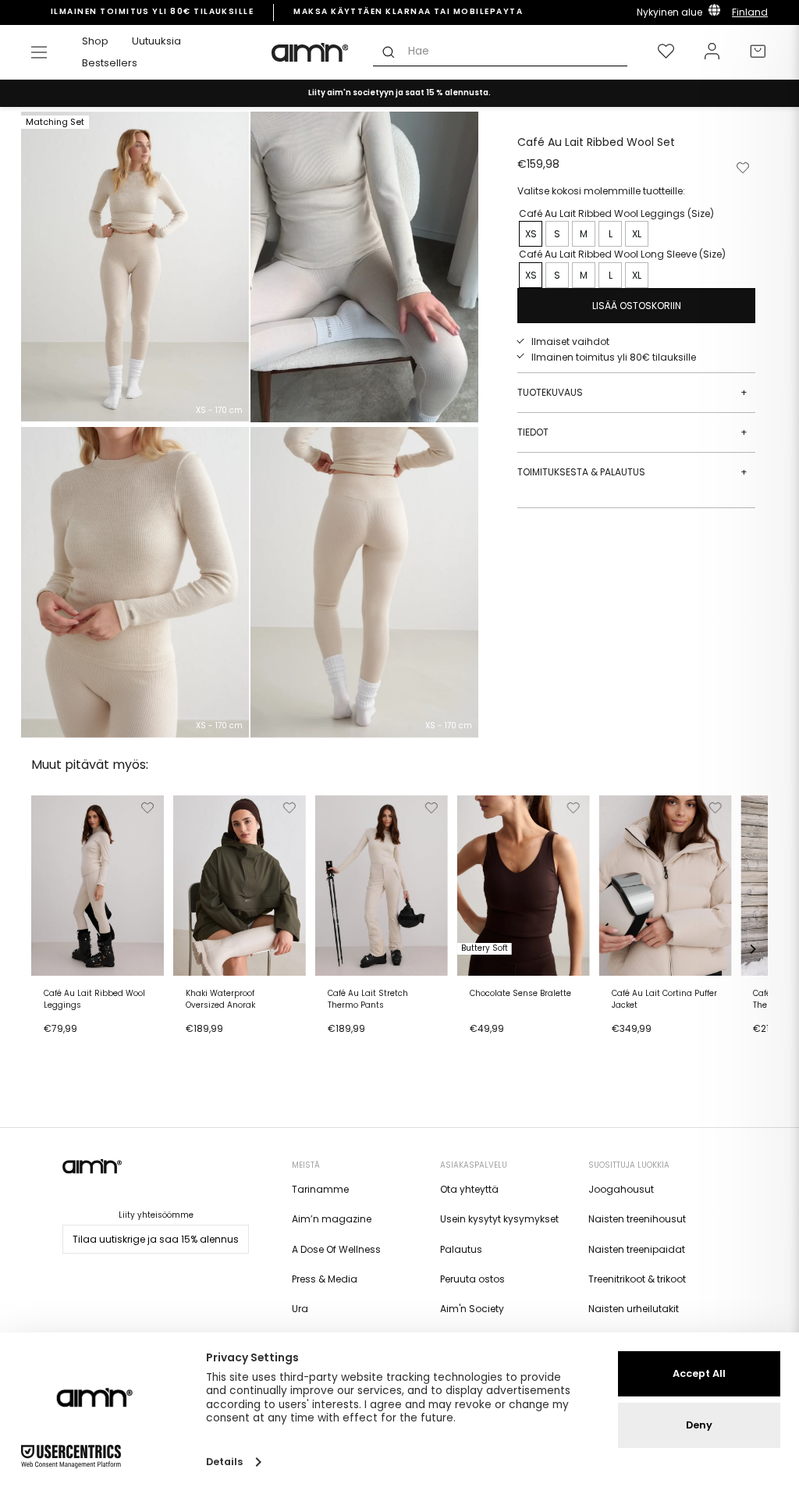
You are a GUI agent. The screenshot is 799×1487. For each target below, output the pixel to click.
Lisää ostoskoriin (88, 1048)
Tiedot (632, 432)
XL (636, 233)
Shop (95, 41)
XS (531, 233)
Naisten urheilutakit (633, 1308)
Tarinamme (320, 1189)
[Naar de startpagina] (311, 52)
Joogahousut (621, 1189)
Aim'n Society (472, 1308)
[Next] (752, 949)
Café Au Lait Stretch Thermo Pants (368, 999)
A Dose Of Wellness (336, 1249)
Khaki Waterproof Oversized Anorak (220, 999)
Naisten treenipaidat (636, 1249)
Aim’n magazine (331, 1219)
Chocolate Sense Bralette (520, 993)
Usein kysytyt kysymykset (499, 1219)
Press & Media (324, 1279)
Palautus (461, 1249)
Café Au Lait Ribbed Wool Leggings (94, 999)
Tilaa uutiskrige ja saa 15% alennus (156, 1239)
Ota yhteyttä (469, 1189)
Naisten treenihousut (637, 1219)
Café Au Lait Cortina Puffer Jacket (664, 999)
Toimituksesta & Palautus (632, 471)
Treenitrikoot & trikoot (637, 1279)
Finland (750, 12)
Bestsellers (109, 62)
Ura (300, 1308)
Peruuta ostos (472, 1279)
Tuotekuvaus (632, 392)
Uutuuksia (156, 41)
